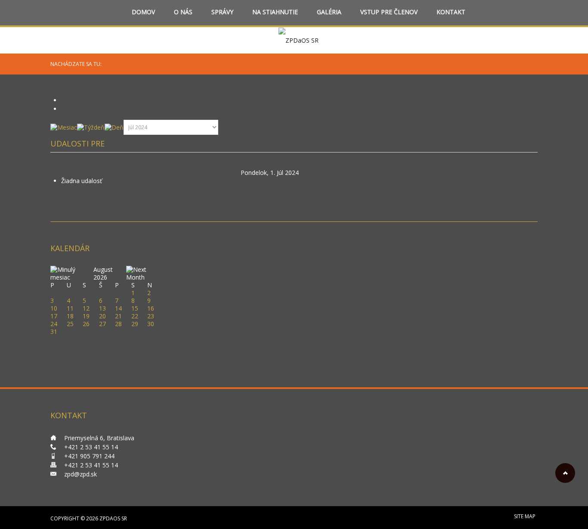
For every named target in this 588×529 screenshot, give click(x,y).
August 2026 (103, 273)
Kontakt (450, 12)
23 (150, 316)
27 (102, 324)
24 (53, 324)
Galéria (329, 12)
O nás (183, 12)
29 (134, 324)
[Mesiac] (63, 127)
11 (70, 308)
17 (53, 316)
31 (53, 331)
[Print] (64, 100)
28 (118, 324)
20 (102, 316)
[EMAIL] (64, 109)
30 (150, 324)
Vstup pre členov (389, 12)
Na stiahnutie (275, 12)
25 (70, 324)
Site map (524, 516)
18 (70, 316)
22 (134, 316)
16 (150, 308)
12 (86, 308)
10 (53, 308)
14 (118, 308)
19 (86, 316)
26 (86, 324)
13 (102, 308)
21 (118, 316)
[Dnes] (114, 127)
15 (134, 308)
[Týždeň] (91, 127)
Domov (143, 12)
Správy (222, 12)
